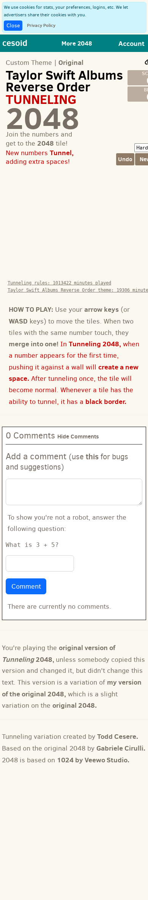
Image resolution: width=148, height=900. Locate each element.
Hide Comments (78, 436)
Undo (125, 159)
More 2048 (76, 43)
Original (70, 62)
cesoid (14, 43)
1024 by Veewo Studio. (93, 760)
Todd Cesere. (117, 736)
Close (13, 25)
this (92, 456)
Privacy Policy (41, 25)
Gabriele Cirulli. (120, 748)
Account (131, 43)
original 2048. (74, 705)
